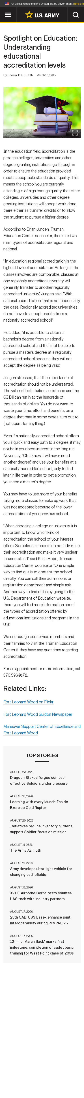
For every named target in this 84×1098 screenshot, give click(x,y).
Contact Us (40, 1072)
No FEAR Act (20, 1084)
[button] (2, 9)
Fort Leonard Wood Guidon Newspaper (37, 714)
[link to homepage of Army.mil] (42, 14)
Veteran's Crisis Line (56, 1084)
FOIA (73, 1078)
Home (18, 1072)
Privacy (64, 1072)
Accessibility (49, 1078)
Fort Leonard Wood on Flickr (28, 702)
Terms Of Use (18, 1078)
